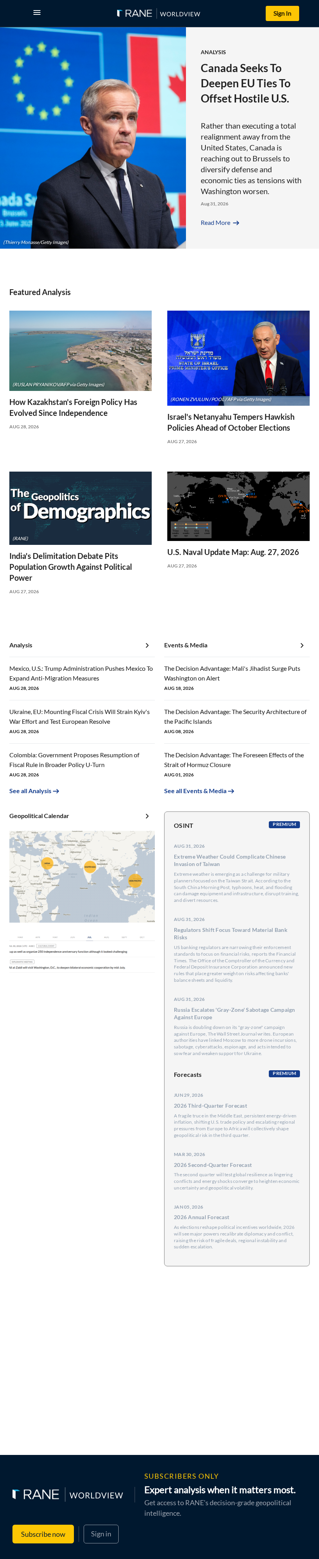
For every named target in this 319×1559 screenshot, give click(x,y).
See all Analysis (30, 790)
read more (221, 222)
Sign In (282, 13)
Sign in (101, 1533)
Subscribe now (43, 1534)
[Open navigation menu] (38, 13)
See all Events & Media (195, 790)
